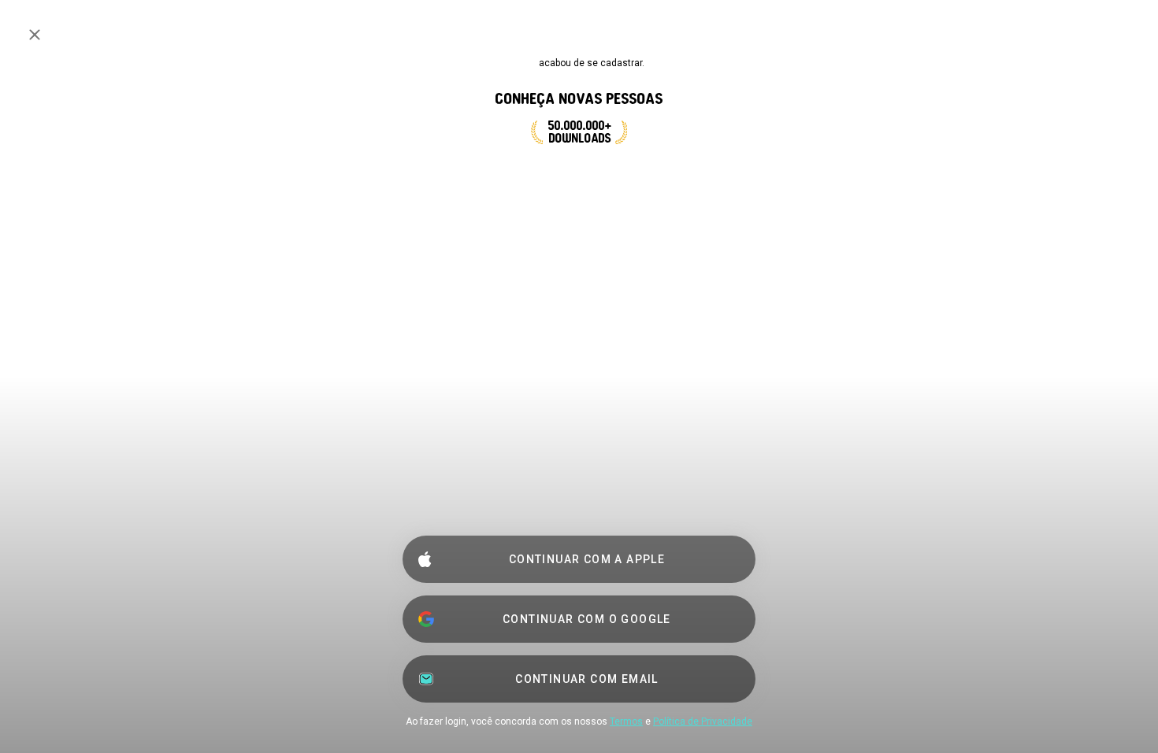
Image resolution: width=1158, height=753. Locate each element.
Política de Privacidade (702, 721)
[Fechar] (34, 34)
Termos (626, 721)
